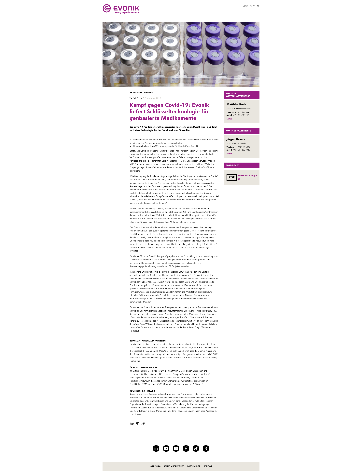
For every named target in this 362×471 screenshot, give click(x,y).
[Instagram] (176, 448)
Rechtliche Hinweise (174, 466)
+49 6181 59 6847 (242, 147)
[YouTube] (166, 448)
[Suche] (258, 6)
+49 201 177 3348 (242, 112)
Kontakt (208, 466)
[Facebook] (186, 448)
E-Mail (229, 119)
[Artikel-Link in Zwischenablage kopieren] (143, 423)
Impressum (155, 466)
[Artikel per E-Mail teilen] (138, 423)
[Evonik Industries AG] (121, 9)
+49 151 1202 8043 (241, 150)
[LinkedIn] (156, 448)
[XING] (206, 448)
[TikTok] (196, 448)
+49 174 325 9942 (241, 115)
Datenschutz (193, 466)
